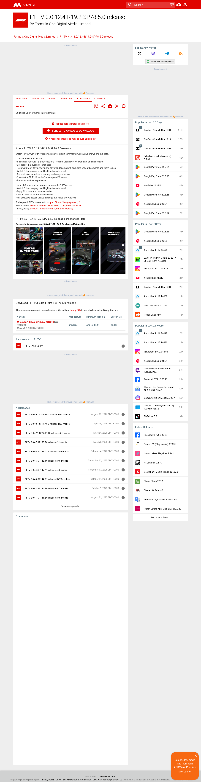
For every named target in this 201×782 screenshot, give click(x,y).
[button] (96, 106)
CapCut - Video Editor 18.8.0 (157, 130)
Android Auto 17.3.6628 (155, 250)
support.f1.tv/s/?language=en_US (64, 202)
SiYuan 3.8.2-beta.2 (153, 490)
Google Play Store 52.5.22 (156, 213)
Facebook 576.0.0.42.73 (155, 435)
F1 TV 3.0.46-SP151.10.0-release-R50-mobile (47, 451)
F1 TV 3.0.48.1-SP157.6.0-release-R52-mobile (47, 424)
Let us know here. (107, 776)
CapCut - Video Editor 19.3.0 (157, 287)
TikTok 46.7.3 (150, 416)
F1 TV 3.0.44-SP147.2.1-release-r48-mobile (46, 470)
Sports (20, 106)
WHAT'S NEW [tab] (21, 98)
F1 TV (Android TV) (34, 346)
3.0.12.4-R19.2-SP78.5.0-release (37, 322)
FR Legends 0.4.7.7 (153, 462)
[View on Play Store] (110, 106)
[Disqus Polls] (70, 560)
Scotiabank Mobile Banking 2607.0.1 (162, 472)
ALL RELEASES (83, 98)
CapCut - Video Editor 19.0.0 (157, 148)
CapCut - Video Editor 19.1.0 (157, 139)
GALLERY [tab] (53, 98)
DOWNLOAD (66, 98)
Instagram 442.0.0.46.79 (156, 268)
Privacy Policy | (48, 779)
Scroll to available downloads (73, 130)
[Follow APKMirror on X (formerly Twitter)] (139, 54)
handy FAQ (75, 310)
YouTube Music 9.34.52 (155, 361)
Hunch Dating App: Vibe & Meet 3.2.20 (162, 509)
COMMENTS (99, 98)
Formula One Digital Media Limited (63, 24)
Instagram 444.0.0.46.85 (156, 351)
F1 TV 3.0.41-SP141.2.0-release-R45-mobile (46, 497)
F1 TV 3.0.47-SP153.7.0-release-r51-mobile (46, 442)
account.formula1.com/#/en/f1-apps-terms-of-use (55, 205)
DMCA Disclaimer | (102, 779)
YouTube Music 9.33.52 (155, 204)
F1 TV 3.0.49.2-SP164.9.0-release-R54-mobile (47, 414)
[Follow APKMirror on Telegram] (167, 54)
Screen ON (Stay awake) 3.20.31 (160, 444)
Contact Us (116, 779)
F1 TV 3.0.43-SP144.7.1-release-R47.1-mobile (47, 479)
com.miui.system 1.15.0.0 (156, 305)
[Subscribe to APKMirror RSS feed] (181, 54)
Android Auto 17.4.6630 (155, 296)
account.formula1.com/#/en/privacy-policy (51, 208)
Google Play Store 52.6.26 (156, 176)
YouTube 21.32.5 (152, 185)
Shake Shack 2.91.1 (153, 481)
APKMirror (29, 4)
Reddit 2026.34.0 (152, 315)
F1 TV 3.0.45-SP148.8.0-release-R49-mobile (46, 461)
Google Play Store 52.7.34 (156, 167)
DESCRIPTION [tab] (38, 98)
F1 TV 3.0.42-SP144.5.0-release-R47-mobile (46, 488)
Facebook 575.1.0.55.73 (155, 379)
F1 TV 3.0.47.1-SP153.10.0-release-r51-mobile (47, 433)
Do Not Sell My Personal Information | (74, 779)
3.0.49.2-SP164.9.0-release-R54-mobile (64, 224)
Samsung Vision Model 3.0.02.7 (159, 398)
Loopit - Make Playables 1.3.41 (159, 453)
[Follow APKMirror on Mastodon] (153, 54)
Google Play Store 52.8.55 (156, 194)
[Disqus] (70, 641)
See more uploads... (70, 506)
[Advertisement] (71, 69)
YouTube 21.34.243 (153, 278)
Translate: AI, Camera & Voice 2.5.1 (161, 499)
